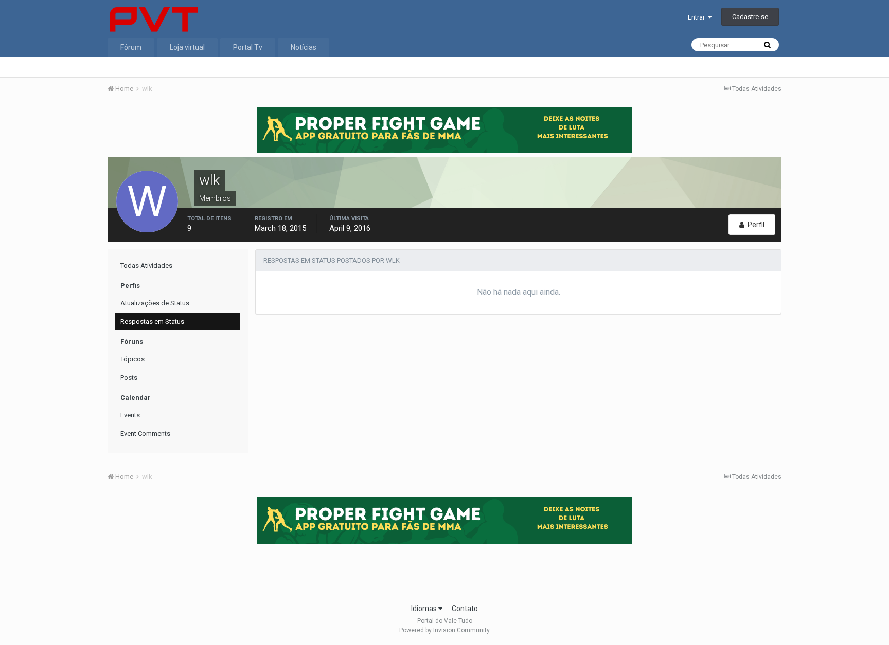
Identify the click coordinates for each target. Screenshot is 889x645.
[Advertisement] (444, 570)
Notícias (303, 47)
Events (130, 415)
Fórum (130, 47)
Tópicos (132, 359)
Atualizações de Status (154, 303)
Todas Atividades (146, 265)
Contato (465, 608)
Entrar (698, 17)
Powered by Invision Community (444, 630)
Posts (128, 377)
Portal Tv (247, 47)
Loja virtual (187, 47)
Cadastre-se (750, 17)
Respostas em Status (152, 321)
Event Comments (145, 433)
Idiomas (424, 608)
